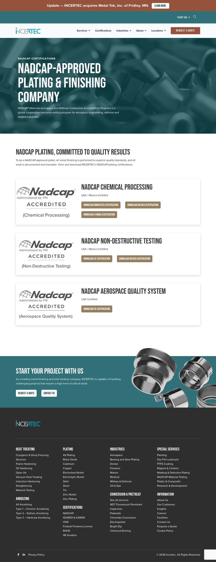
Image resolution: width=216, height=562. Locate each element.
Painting (162, 455)
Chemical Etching (120, 531)
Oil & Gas (115, 486)
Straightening (24, 486)
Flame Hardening (26, 464)
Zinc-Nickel (69, 494)
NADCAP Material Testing (172, 477)
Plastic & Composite (169, 481)
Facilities (162, 518)
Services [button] (82, 31)
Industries (122, 31)
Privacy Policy (36, 555)
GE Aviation (70, 535)
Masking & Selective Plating (173, 473)
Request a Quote (185, 30)
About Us (162, 500)
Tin (65, 490)
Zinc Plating (70, 499)
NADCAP (68, 513)
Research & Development (172, 486)
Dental (114, 464)
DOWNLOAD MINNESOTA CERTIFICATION (101, 205)
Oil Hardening (24, 468)
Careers (161, 513)
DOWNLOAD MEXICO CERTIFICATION (142, 205)
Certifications (103, 31)
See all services (119, 500)
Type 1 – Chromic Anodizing (32, 509)
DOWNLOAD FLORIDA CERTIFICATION (99, 214)
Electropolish (117, 522)
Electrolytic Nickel (73, 477)
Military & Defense (121, 481)
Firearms (115, 468)
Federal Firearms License (77, 526)
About (139, 31)
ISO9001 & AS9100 (74, 518)
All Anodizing (24, 504)
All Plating (69, 455)
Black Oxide (70, 459)
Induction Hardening (28, 481)
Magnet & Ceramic (168, 468)
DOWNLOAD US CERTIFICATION (97, 259)
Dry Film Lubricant (168, 459)
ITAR (66, 522)
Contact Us (49, 393)
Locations (157, 31)
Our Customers (166, 504)
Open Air (21, 473)
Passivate (115, 513)
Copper (67, 468)
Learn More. (160, 6)
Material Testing (25, 490)
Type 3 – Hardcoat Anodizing (33, 518)
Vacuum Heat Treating (29, 477)
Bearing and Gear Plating (124, 459)
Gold (66, 481)
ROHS (66, 531)
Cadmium (68, 464)
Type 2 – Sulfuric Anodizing (32, 513)
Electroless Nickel (73, 473)
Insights (161, 509)
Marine (114, 473)
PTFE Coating (165, 464)
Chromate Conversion (123, 518)
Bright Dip (116, 526)
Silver (66, 486)
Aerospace (116, 455)
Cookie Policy (165, 531)
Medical (114, 477)
